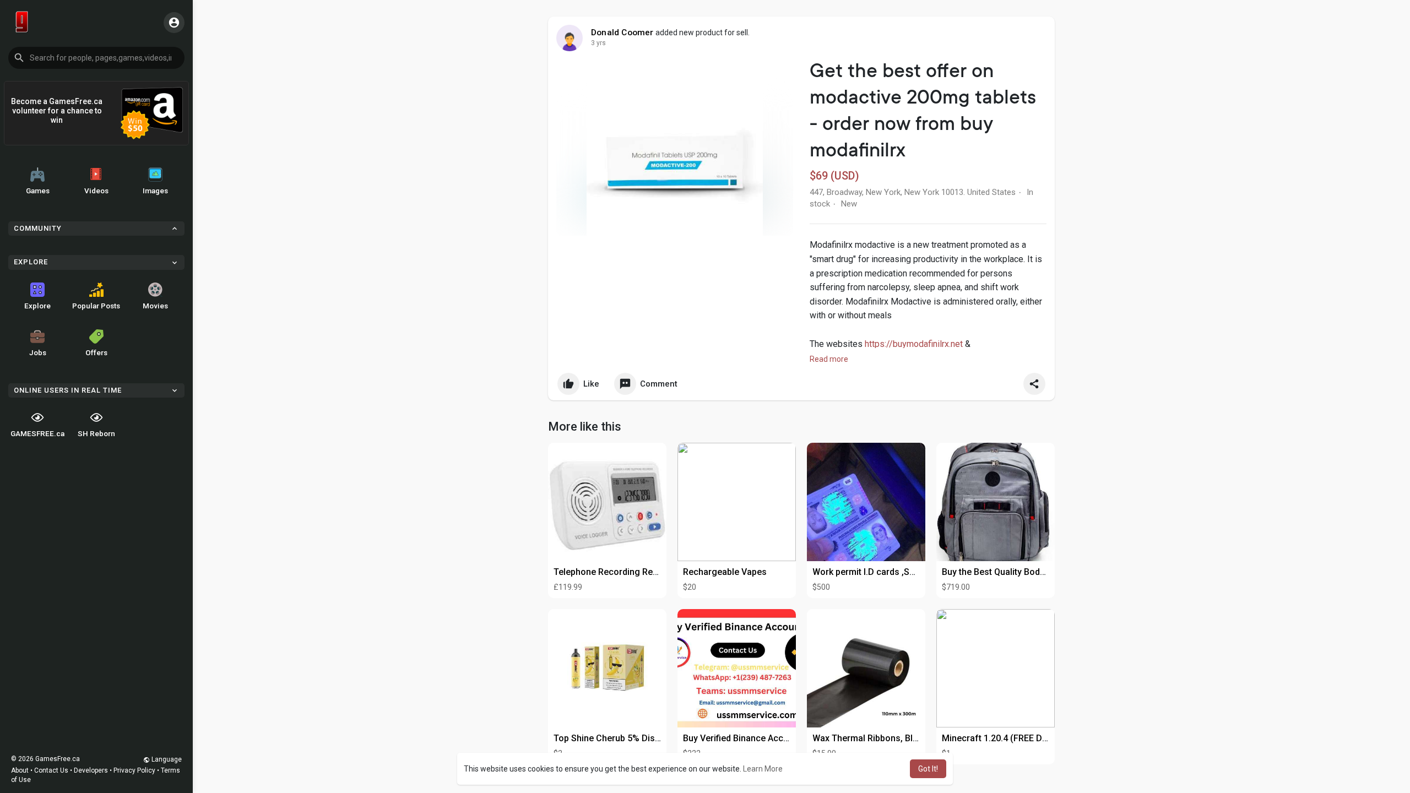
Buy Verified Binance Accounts (744, 738)
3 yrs (598, 43)
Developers (91, 770)
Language (166, 759)
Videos (96, 190)
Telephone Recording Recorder (617, 572)
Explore (37, 305)
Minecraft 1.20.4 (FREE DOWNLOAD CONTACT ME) (1043, 738)
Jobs (37, 352)
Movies (155, 305)
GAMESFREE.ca (37, 433)
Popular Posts (96, 305)
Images (155, 190)
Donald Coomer (622, 32)
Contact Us (51, 770)
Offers (96, 352)
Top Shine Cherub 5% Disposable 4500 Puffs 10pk (655, 738)
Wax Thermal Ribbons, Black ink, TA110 (891, 738)
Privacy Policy (134, 770)
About (20, 770)
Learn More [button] (763, 768)
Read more (829, 359)
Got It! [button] (928, 768)
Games (38, 190)
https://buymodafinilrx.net (914, 344)
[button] (96, 58)
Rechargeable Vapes (725, 572)
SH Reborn (96, 433)
